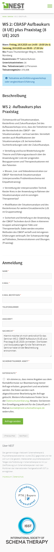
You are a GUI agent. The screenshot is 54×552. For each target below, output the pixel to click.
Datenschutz (9, 373)
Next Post (22, 436)
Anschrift (7, 319)
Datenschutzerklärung (17, 400)
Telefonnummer (10, 307)
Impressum (7, 476)
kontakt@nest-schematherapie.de (27, 408)
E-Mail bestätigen (11, 295)
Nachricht (7, 331)
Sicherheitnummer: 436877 (15, 361)
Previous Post (10, 436)
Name (5, 271)
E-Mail (5, 283)
